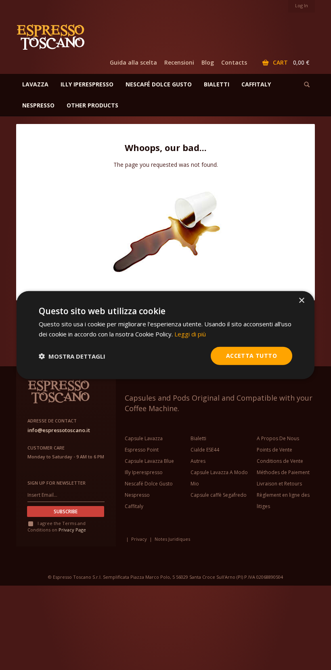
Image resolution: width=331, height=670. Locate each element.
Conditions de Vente (280, 461)
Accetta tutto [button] (251, 355)
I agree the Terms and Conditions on (56, 526)
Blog (207, 62)
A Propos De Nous (278, 438)
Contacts (234, 62)
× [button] (301, 300)
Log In (301, 5)
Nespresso (137, 494)
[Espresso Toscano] (54, 36)
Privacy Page (72, 530)
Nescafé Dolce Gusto (149, 483)
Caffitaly (134, 506)
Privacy (139, 539)
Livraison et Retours (279, 483)
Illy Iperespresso (144, 472)
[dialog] (165, 335)
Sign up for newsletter (56, 483)
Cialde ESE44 (205, 449)
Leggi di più (190, 334)
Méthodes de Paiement (283, 472)
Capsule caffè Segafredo (219, 494)
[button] (72, 355)
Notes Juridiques (172, 539)
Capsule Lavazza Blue (149, 461)
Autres (198, 461)
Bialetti (198, 438)
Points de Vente (274, 449)
